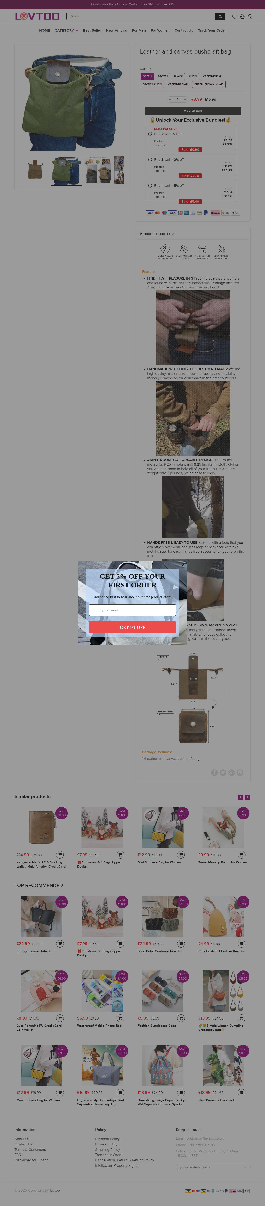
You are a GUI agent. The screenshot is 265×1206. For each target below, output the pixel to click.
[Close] (182, 566)
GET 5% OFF (132, 627)
